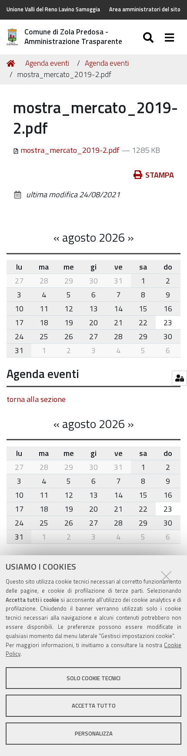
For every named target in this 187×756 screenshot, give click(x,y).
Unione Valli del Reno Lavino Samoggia (53, 9)
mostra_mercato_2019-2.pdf (70, 150)
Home (12, 63)
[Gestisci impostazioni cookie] (179, 378)
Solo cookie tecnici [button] (93, 678)
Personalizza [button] (94, 733)
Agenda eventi (47, 63)
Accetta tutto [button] (94, 705)
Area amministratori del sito (144, 9)
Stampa (159, 175)
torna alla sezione (36, 399)
